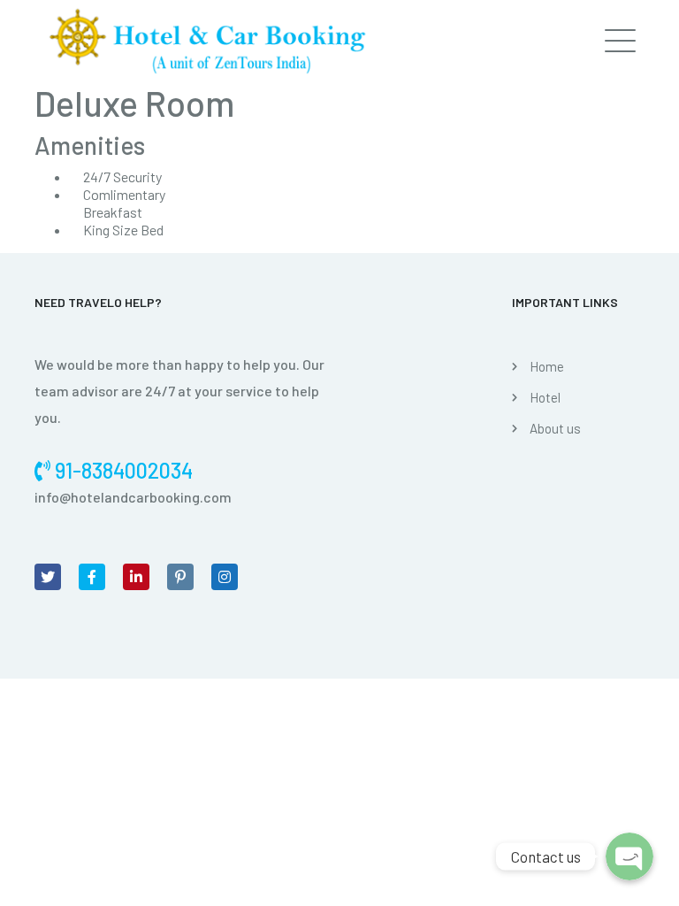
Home (547, 366)
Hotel (545, 397)
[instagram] (224, 577)
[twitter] (47, 577)
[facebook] (92, 577)
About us (555, 428)
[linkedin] (136, 577)
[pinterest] (180, 577)
